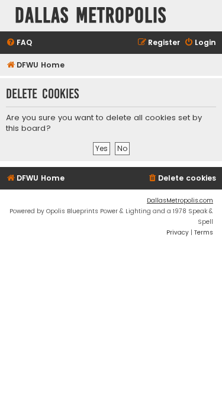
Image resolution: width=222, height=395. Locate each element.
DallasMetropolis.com (180, 200)
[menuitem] (19, 43)
